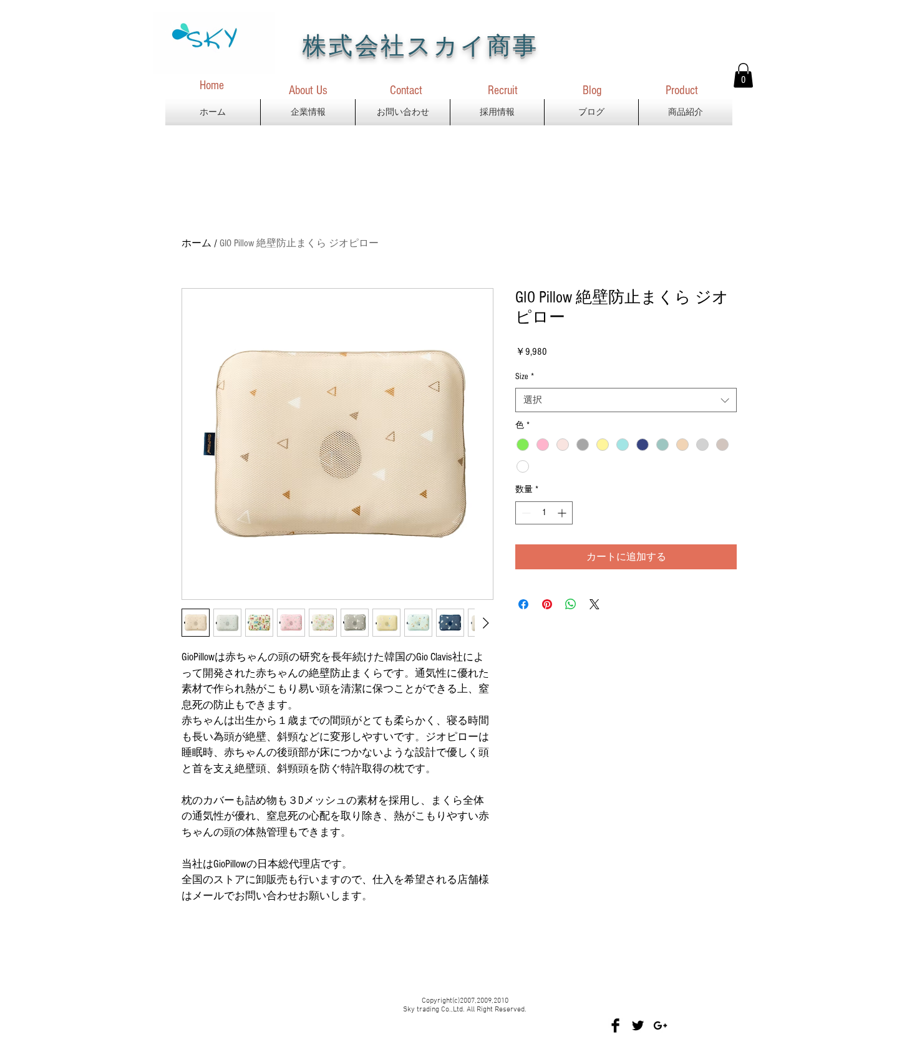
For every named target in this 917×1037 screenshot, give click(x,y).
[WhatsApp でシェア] (570, 604)
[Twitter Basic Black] (638, 1025)
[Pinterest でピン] (547, 604)
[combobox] (626, 400)
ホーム (196, 243)
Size (524, 377)
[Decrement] (525, 513)
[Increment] (563, 513)
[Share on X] (594, 604)
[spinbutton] (544, 513)
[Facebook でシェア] (523, 604)
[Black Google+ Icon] (660, 1025)
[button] (743, 75)
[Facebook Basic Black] (615, 1025)
